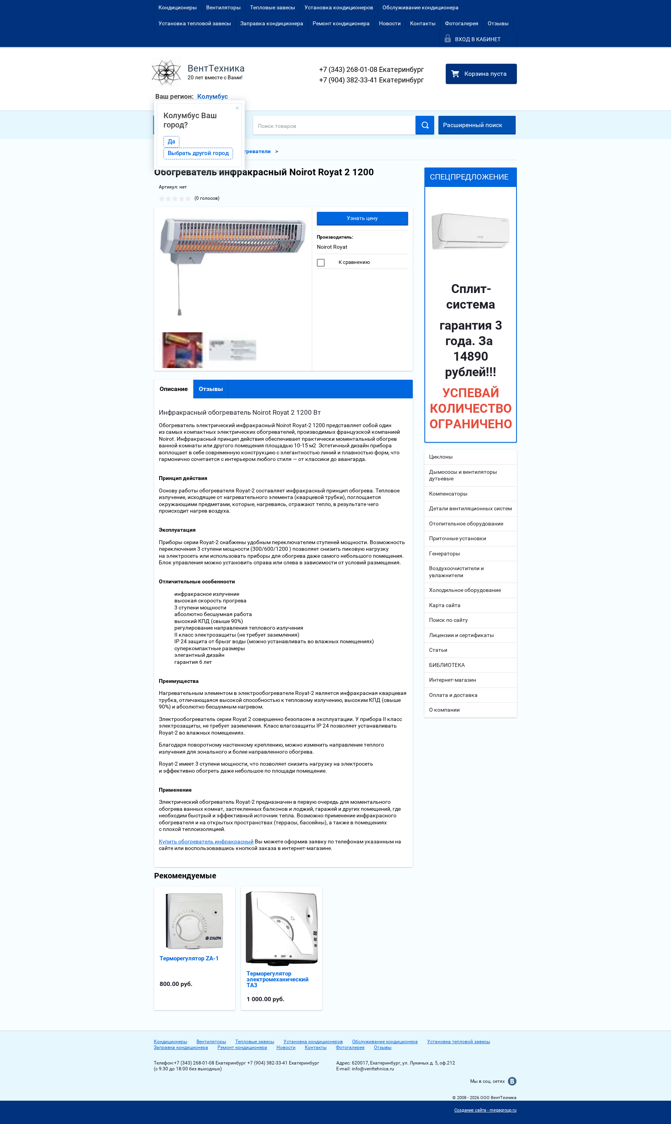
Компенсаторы (448, 493)
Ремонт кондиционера (341, 23)
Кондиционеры (177, 7)
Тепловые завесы (272, 7)
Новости (390, 23)
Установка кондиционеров (338, 7)
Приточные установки (457, 538)
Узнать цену (362, 218)
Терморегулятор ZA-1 (189, 958)
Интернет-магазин (452, 680)
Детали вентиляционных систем (470, 508)
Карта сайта (445, 605)
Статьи (438, 650)
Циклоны (441, 457)
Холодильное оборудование (465, 590)
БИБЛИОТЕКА (447, 665)
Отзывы (498, 23)
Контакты (423, 23)
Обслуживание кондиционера (420, 7)
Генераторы (444, 553)
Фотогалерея (461, 23)
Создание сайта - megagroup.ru (485, 1110)
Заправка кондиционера (271, 23)
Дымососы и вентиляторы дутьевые (463, 475)
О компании (444, 710)
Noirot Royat (332, 247)
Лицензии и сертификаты (461, 635)
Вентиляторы (223, 7)
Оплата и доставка (453, 695)
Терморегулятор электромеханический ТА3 (278, 979)
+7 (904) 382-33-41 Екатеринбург (371, 80)
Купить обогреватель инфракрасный (206, 841)
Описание (174, 389)
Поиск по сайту (448, 620)
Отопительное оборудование (466, 523)
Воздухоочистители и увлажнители (456, 571)
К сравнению (353, 262)
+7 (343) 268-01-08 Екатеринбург (371, 69)
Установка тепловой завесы (194, 23)
